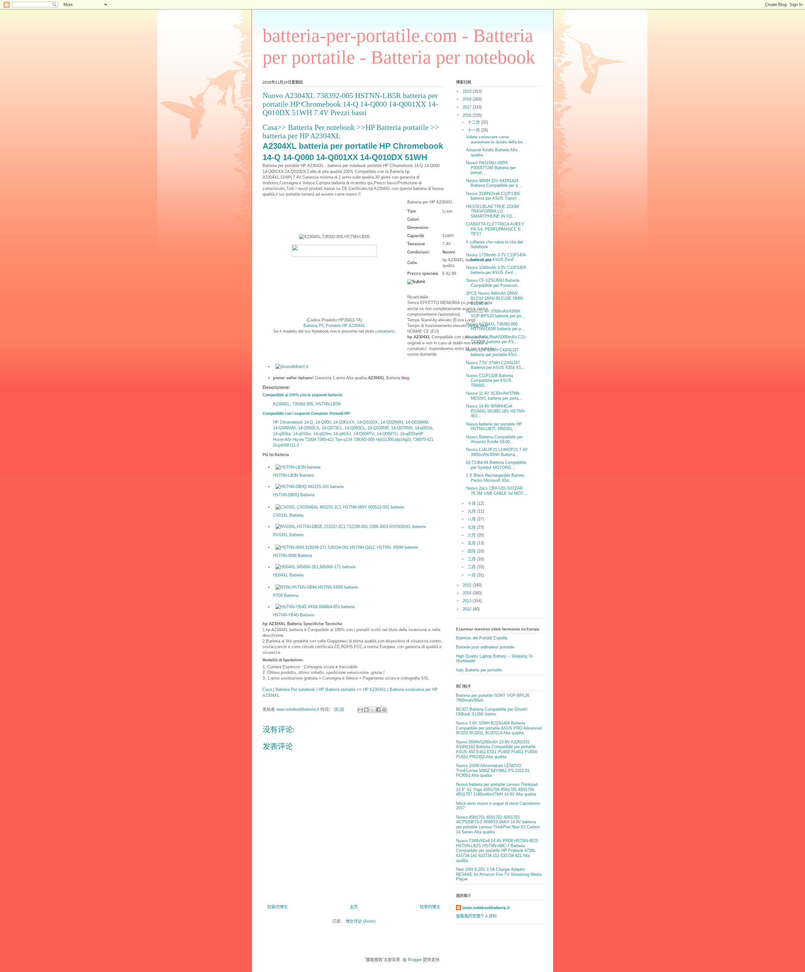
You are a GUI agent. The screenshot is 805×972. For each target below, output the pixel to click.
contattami (384, 331)
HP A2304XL (374, 689)
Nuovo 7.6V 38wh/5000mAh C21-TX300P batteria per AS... (496, 339)
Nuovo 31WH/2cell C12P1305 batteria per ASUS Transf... (493, 196)
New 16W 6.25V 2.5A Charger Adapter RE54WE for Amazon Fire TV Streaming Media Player (498, 874)
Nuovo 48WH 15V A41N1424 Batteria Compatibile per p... (494, 183)
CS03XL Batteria (288, 515)
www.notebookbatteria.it (485, 907)
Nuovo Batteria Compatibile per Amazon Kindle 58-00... (494, 439)
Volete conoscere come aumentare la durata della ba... (496, 139)
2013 (468, 600)
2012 (468, 609)
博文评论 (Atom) (360, 921)
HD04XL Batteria (288, 575)
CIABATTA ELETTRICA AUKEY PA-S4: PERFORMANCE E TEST (495, 229)
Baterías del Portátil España (481, 638)
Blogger (415, 959)
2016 (468, 115)
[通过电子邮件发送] (360, 710)
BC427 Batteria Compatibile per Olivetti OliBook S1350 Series (491, 712)
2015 (468, 585)
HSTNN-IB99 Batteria (292, 555)
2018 (468, 99)
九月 (472, 511)
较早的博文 (430, 906)
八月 (472, 519)
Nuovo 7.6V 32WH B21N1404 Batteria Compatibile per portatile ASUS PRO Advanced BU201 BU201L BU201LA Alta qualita (498, 728)
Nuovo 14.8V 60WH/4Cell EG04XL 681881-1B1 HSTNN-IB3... (495, 411)
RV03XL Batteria (288, 534)
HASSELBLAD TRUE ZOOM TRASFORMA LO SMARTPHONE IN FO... (492, 211)
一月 (472, 575)
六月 (472, 535)
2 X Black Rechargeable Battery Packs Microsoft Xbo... (495, 478)
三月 (472, 559)
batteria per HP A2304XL (302, 136)
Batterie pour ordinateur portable (485, 647)
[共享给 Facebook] (378, 710)
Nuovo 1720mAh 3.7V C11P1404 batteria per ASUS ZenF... (496, 257)
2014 (468, 593)
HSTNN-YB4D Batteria (293, 615)
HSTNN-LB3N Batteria (293, 475)
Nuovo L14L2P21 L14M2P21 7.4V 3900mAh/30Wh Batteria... (497, 452)
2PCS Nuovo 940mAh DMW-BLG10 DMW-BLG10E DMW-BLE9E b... (495, 298)
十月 (472, 503)
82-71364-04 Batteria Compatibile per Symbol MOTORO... (496, 465)
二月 (472, 566)
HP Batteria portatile (397, 127)
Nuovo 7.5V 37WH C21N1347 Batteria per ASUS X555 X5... (495, 365)
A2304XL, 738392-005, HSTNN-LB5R (307, 404)
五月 (472, 543)
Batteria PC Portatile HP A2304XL (334, 325)
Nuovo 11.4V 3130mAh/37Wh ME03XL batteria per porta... (494, 396)
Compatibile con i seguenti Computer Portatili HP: (307, 413)
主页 (354, 906)
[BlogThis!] (366, 710)
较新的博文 (277, 906)
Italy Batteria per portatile (479, 670)
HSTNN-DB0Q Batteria (293, 494)
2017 (468, 107)
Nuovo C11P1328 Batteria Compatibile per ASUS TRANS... (489, 380)
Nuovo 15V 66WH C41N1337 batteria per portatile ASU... (493, 352)
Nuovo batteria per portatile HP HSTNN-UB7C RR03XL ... (494, 426)
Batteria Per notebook (322, 127)
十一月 (474, 130)
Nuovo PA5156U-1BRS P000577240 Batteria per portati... (491, 167)
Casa (270, 127)
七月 (472, 527)
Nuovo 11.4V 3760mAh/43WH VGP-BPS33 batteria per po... (495, 314)
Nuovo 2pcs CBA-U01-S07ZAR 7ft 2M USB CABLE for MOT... (496, 491)
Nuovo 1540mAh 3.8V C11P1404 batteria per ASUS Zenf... (496, 270)
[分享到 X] (372, 710)
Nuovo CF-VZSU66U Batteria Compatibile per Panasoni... (493, 283)
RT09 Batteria (285, 595)
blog (405, 377)
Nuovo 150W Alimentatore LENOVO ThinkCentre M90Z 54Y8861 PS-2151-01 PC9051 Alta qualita (493, 770)
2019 (468, 91)
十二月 (474, 122)
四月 (472, 551)
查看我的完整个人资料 (476, 916)
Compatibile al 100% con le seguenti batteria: (303, 395)
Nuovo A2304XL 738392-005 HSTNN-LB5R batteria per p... (495, 326)
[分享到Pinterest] (384, 710)
